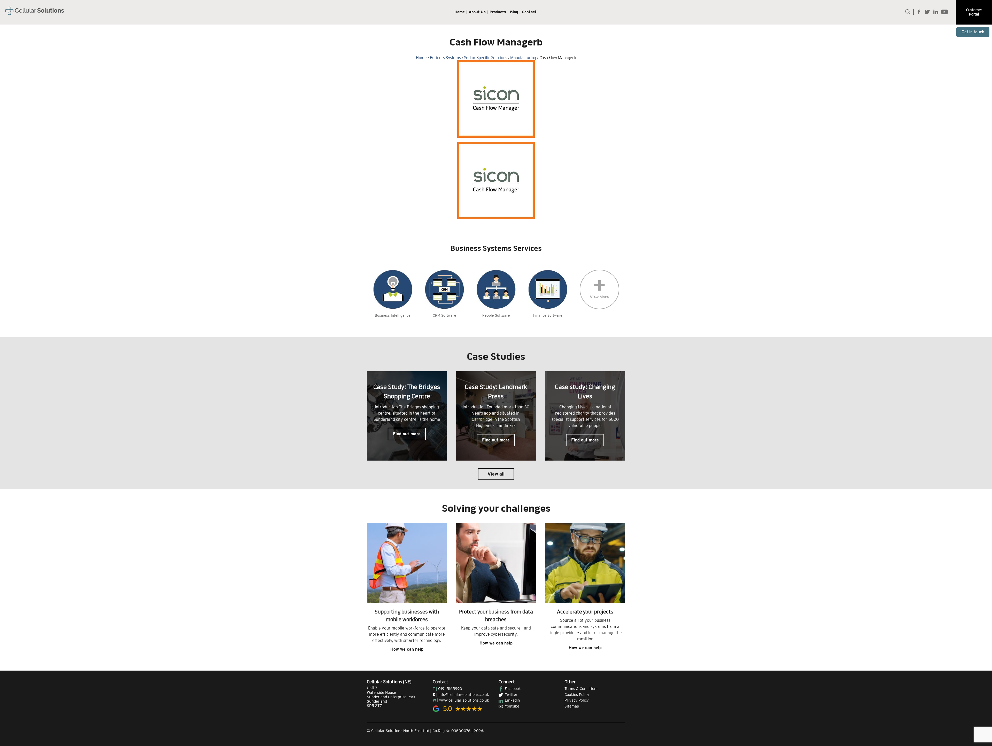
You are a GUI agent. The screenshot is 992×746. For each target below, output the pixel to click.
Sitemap (571, 706)
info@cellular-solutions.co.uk (463, 694)
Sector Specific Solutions (485, 57)
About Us (477, 12)
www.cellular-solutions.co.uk (464, 700)
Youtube (512, 706)
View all (496, 474)
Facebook (513, 688)
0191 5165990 (450, 688)
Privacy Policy (576, 700)
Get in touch (973, 31)
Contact (529, 12)
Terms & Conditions (581, 688)
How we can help (406, 649)
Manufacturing (523, 57)
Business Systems (445, 57)
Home (459, 12)
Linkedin (512, 700)
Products (498, 12)
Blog (514, 12)
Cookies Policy (576, 694)
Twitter (511, 694)
